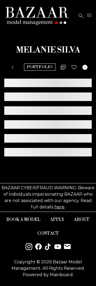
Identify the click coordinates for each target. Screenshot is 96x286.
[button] (14, 67)
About (82, 219)
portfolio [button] (40, 67)
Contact (48, 233)
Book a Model (23, 219)
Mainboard (61, 274)
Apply (57, 219)
